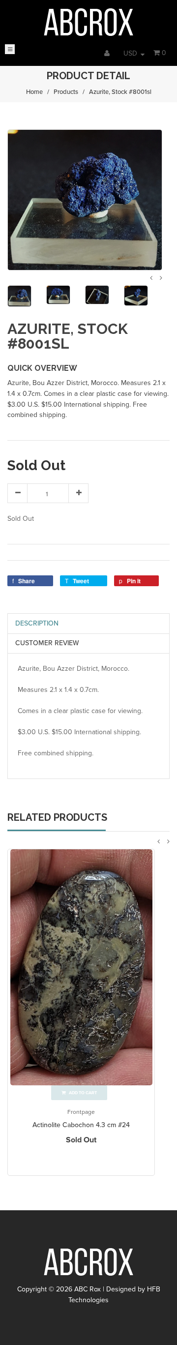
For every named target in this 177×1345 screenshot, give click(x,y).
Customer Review (47, 643)
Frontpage (81, 1111)
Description (37, 623)
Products (66, 92)
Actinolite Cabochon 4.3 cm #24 (81, 1125)
